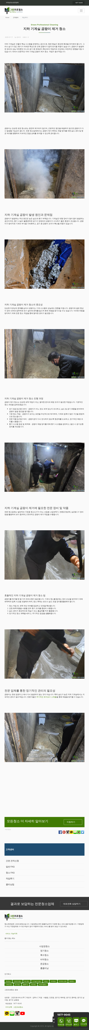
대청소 (46, 981)
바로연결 (61, 1024)
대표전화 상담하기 (71, 904)
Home (7, 17)
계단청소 (33, 984)
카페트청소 (9, 984)
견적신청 (68, 1024)
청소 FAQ (10, 872)
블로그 (76, 1024)
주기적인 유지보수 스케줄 (46, 697)
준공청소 (44, 964)
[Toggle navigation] (81, 10)
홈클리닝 (44, 968)
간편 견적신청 (12, 861)
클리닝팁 (10, 884)
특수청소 (44, 955)
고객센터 (15, 17)
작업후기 (10, 878)
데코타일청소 (43, 984)
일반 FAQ (10, 866)
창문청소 (72, 981)
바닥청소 (44, 959)
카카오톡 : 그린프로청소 (14, 1007)
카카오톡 (83, 1024)
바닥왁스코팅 (63, 981)
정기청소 (44, 950)
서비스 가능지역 (11, 933)
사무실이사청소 (36, 981)
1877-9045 (79, 3)
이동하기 (71, 822)
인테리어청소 (17, 981)
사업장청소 (44, 946)
